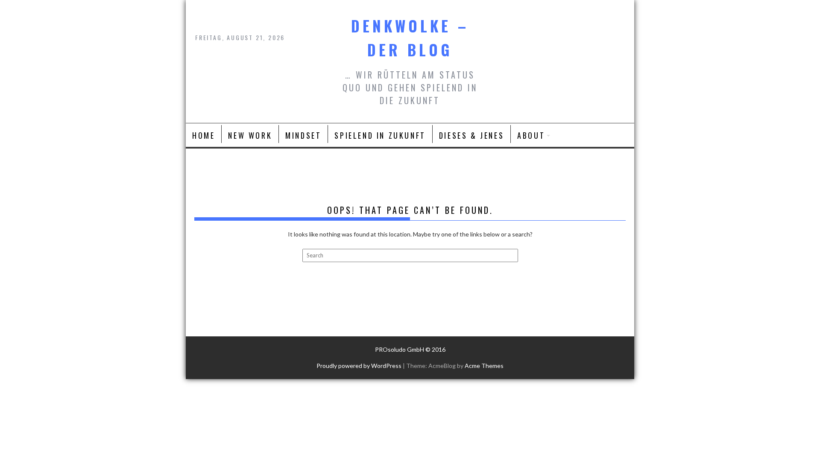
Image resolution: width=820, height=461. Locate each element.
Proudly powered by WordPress (358, 365)
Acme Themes (484, 365)
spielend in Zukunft (379, 135)
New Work (250, 135)
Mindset (303, 135)
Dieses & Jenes (471, 135)
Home (203, 135)
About (531, 135)
